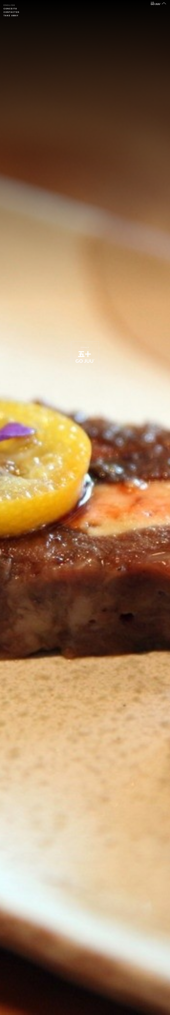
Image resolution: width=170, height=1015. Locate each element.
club (152, 2)
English (9, 5)
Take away (11, 16)
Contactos (12, 12)
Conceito (10, 9)
